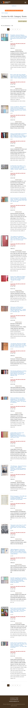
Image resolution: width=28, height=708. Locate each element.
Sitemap (8, 704)
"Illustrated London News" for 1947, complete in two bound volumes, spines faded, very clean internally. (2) (18, 527)
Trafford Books (5, 2)
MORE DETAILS (18, 50)
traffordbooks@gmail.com (14, 701)
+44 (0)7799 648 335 (14, 699)
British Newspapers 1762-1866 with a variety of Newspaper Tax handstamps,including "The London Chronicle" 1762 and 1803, (18, 498)
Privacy (4, 704)
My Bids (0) (14, 5)
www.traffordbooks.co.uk (18, 704)
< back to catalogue (4, 12)
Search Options (22, 21)
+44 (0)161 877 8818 (14, 698)
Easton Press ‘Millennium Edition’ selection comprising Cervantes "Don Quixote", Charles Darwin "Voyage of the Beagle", (17, 278)
